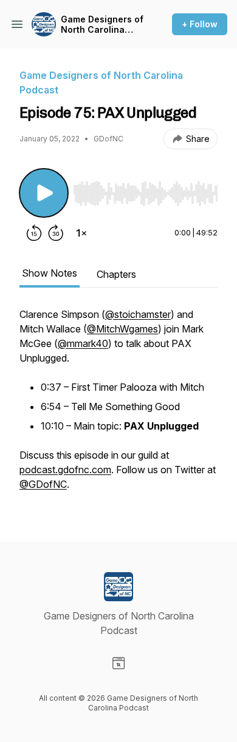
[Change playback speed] (81, 232)
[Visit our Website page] (118, 663)
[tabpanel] (118, 405)
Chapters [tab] (116, 274)
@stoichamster (138, 314)
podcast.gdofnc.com (65, 470)
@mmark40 (83, 343)
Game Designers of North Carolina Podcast (102, 24)
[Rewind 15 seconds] (34, 232)
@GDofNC (43, 484)
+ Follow (200, 24)
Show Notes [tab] (49, 273)
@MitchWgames (122, 329)
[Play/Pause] (43, 193)
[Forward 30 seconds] (55, 232)
